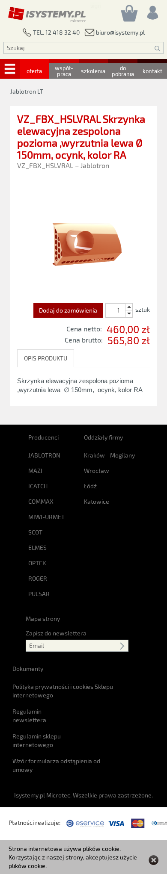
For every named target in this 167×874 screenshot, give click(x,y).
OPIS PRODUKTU (45, 358)
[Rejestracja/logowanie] (152, 10)
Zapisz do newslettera (56, 633)
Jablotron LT (26, 91)
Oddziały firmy (103, 437)
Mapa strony (43, 618)
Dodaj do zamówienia (68, 310)
